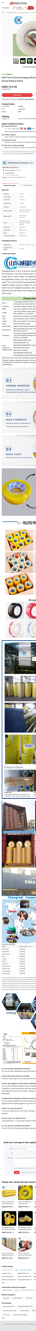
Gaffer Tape (29, 1298)
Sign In (4, 177)
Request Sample (29, 99)
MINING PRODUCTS (23, 1273)
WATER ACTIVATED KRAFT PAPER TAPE (10, 1279)
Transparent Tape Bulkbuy (20, 1315)
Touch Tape (6, 1315)
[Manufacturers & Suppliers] (18, 3)
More (3, 1318)
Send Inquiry (17, 95)
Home (3, 12)
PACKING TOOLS (6, 1273)
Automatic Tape (24, 1310)
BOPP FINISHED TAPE (8, 1276)
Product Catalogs (26, 1270)
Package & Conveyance (23, 12)
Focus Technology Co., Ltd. (22, 1324)
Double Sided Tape (18, 1298)
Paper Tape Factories (9, 1306)
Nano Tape (6, 1298)
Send (16, 1172)
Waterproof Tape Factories (25, 1306)
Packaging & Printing (12, 12)
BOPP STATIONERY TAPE (24, 1276)
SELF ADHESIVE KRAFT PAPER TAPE (26, 1279)
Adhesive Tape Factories (9, 1310)
